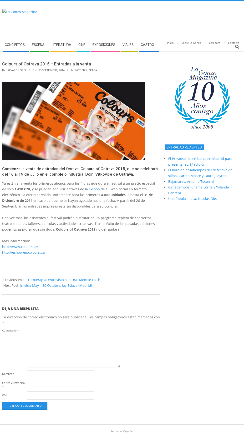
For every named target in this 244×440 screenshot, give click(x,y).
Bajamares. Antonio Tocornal (191, 181)
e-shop (94, 189)
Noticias (81, 70)
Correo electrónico (13, 384)
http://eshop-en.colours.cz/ (23, 252)
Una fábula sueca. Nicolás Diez (193, 198)
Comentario (10, 330)
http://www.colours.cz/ (20, 246)
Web (5, 395)
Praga (92, 70)
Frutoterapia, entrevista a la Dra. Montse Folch (63, 279)
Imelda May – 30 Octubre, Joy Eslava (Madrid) (56, 285)
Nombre (8, 374)
